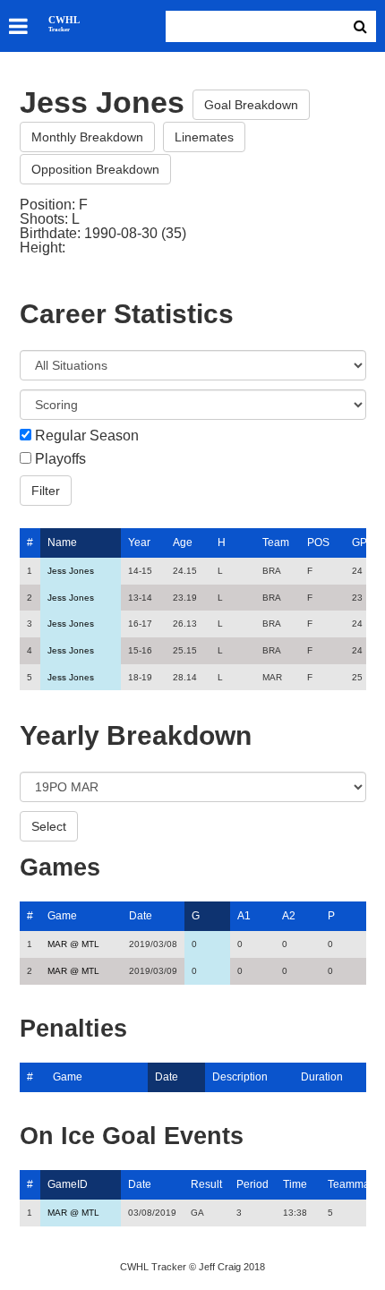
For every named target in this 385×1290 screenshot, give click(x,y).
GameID (67, 1184)
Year (139, 542)
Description (240, 1077)
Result (206, 1184)
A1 (244, 916)
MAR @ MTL (73, 944)
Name (62, 542)
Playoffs (60, 459)
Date (140, 916)
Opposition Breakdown (95, 169)
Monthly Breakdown (87, 137)
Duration (322, 1077)
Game (62, 916)
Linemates (204, 137)
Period (252, 1184)
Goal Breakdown (251, 105)
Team (275, 542)
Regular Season (87, 436)
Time (295, 1184)
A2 (288, 916)
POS (318, 542)
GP (359, 542)
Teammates (356, 1184)
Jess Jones (70, 571)
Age (182, 542)
